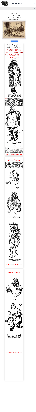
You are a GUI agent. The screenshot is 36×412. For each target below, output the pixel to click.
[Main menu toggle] (34, 3)
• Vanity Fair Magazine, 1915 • (14, 19)
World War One (14, 13)
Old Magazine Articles (16, 3)
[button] (34, 8)
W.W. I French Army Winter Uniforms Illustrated (14, 16)
